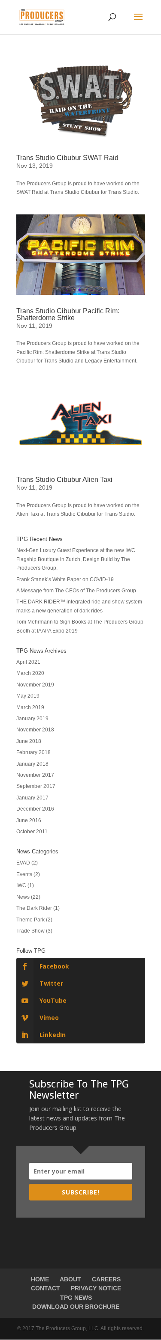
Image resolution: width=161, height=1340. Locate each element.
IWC (21, 885)
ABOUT (70, 1279)
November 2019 (35, 685)
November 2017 (35, 775)
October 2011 (32, 832)
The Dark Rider (34, 908)
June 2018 (28, 741)
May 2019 (27, 696)
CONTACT (45, 1288)
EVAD (23, 863)
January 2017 (32, 798)
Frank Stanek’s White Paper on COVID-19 (65, 579)
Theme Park (30, 920)
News (23, 897)
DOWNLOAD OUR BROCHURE (75, 1306)
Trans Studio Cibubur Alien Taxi (64, 479)
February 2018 (33, 752)
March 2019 (30, 707)
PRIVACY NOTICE (96, 1288)
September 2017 (35, 786)
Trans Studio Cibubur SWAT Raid (67, 157)
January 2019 (32, 719)
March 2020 (30, 673)
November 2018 (35, 730)
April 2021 (28, 662)
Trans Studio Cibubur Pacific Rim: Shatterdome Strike (67, 314)
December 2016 (35, 809)
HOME (40, 1279)
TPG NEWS (76, 1297)
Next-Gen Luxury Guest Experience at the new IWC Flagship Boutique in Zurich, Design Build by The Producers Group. (75, 559)
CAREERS (106, 1279)
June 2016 (28, 820)
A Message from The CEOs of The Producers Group (76, 591)
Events (24, 874)
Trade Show (30, 931)
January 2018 (32, 764)
